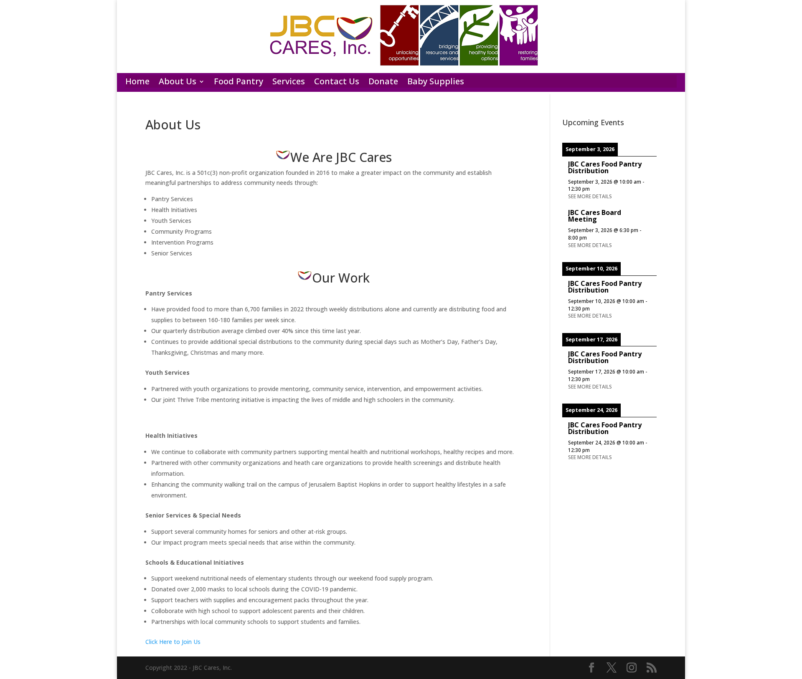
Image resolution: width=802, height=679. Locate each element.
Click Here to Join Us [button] (172, 642)
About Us (177, 82)
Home (137, 82)
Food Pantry (238, 82)
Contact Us (336, 82)
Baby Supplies (435, 82)
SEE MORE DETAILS (590, 196)
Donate (383, 82)
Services (288, 82)
